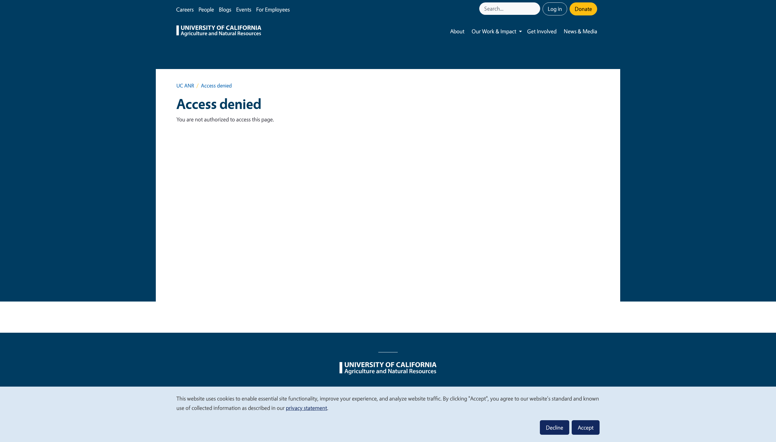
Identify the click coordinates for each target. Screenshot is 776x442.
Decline (554, 427)
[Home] (218, 31)
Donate (583, 8)
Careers (185, 9)
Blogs (225, 9)
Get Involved (542, 31)
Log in (555, 8)
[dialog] (388, 414)
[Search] (536, 8)
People (206, 9)
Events (243, 9)
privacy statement (306, 407)
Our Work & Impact (494, 31)
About (457, 31)
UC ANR (185, 85)
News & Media (580, 31)
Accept (586, 427)
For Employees (273, 9)
